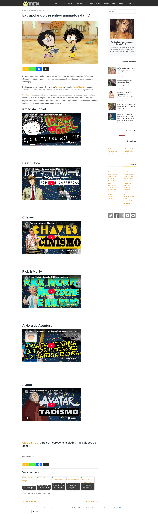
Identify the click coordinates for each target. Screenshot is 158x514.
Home (24, 10)
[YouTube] (127, 217)
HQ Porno (126, 187)
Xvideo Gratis (112, 187)
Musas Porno (112, 181)
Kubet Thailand (113, 174)
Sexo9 (110, 183)
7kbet (110, 172)
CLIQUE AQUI (30, 442)
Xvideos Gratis (128, 201)
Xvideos (110, 196)
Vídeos (48, 493)
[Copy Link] (25, 69)
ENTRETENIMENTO (32, 10)
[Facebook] (39, 69)
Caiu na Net (112, 176)
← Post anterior (29, 501)
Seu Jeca (111, 153)
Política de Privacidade (119, 508)
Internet (32, 493)
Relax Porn (111, 194)
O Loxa (125, 153)
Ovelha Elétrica (128, 151)
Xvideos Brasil (128, 176)
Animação (41, 10)
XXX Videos (112, 185)
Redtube (111, 178)
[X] (46, 69)
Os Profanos (112, 149)
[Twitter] (110, 217)
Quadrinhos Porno (129, 174)
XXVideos (111, 198)
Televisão (43, 493)
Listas (37, 493)
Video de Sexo (113, 192)
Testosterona (112, 151)
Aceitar (35, 511)
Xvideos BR (112, 190)
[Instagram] (122, 217)
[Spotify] (133, 217)
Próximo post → (91, 501)
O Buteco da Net (128, 149)
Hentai (125, 172)
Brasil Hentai (127, 181)
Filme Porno (127, 190)
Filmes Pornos (128, 178)
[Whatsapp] (32, 69)
